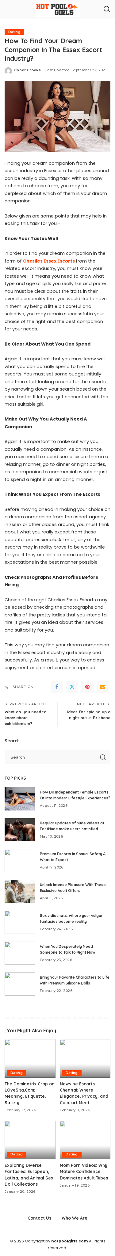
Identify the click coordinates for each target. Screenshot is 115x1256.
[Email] (103, 687)
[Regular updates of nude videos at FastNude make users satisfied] (20, 829)
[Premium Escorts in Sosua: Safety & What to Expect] (20, 860)
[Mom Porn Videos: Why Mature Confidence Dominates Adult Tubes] (85, 1140)
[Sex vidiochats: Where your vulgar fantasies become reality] (20, 922)
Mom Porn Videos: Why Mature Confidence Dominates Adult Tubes (84, 1171)
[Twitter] (72, 687)
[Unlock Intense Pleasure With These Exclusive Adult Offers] (20, 891)
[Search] (106, 9)
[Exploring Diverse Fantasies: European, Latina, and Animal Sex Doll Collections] (30, 1140)
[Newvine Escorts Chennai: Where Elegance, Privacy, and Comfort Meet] (85, 1058)
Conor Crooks (27, 70)
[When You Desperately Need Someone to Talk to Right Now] (20, 953)
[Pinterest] (87, 687)
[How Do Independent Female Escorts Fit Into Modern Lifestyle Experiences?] (20, 798)
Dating (14, 32)
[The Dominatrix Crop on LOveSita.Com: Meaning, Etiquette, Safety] (30, 1058)
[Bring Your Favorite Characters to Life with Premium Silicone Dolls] (20, 984)
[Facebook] (57, 687)
